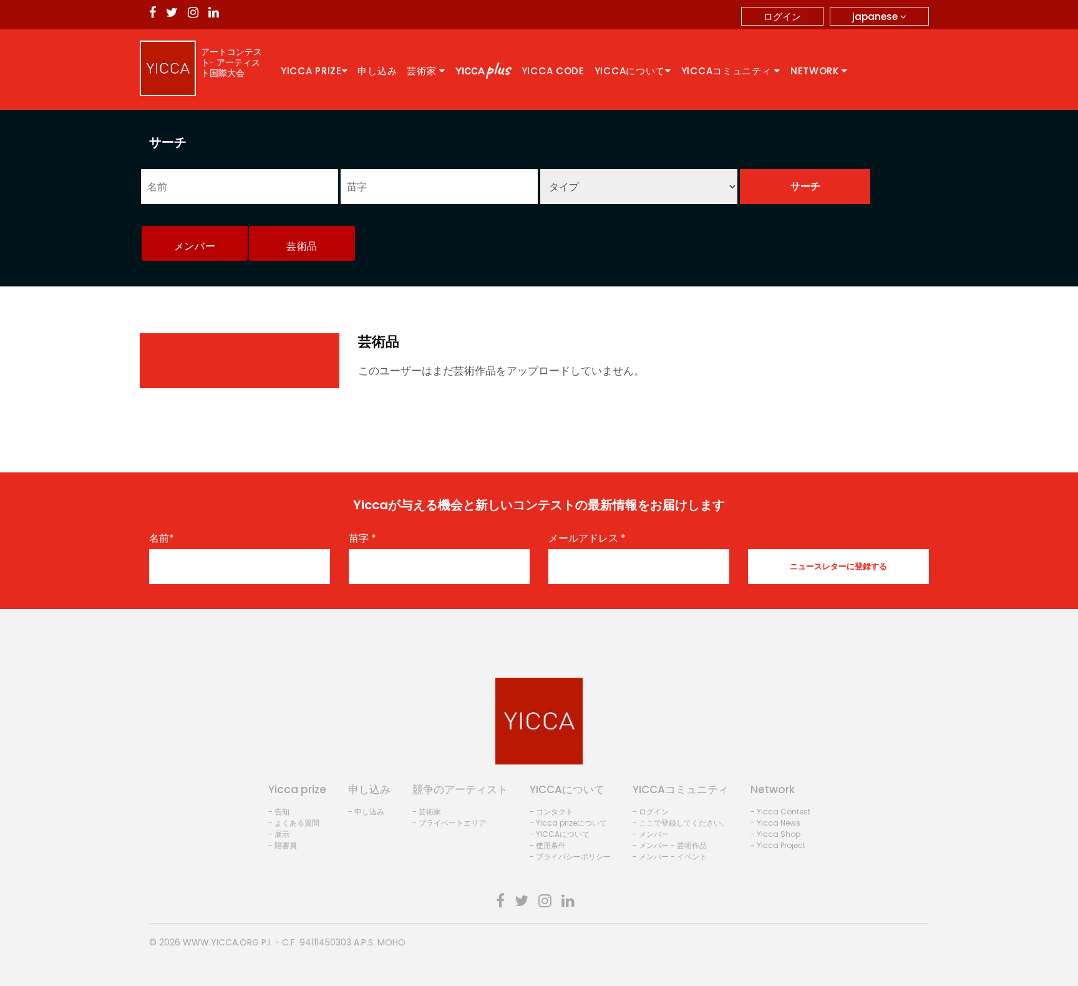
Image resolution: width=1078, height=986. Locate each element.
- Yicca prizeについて (568, 823)
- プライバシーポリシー (570, 856)
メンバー (195, 246)
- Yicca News (775, 823)
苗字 (362, 538)
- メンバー (651, 834)
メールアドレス (587, 538)
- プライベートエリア (449, 823)
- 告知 (278, 811)
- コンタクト (551, 811)
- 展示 (278, 834)
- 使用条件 (548, 845)
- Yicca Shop (775, 834)
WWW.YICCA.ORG (221, 942)
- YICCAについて (560, 834)
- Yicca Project (777, 845)
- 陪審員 (282, 845)
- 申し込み (366, 811)
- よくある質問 (293, 823)
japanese (876, 16)
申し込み (377, 70)
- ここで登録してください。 (681, 823)
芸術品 (302, 246)
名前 (161, 538)
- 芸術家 (426, 811)
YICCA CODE (553, 70)
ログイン (782, 16)
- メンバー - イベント (670, 856)
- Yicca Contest (780, 811)
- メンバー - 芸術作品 (670, 845)
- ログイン (651, 811)
